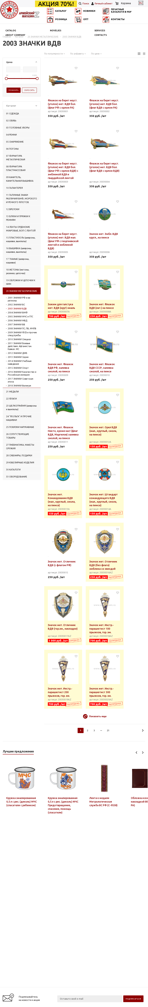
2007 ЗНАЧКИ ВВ (16, 324)
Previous (136, 752)
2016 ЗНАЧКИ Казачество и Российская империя (22, 373)
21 (108, 730)
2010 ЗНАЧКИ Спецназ (19, 339)
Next (142, 752)
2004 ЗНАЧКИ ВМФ (18, 312)
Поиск (85, 3)
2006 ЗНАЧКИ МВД (17, 320)
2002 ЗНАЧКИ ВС (16, 304)
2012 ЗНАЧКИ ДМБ (17, 353)
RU (140, 3)
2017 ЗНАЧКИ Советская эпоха (20, 380)
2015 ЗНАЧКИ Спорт (18, 368)
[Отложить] (76, 68)
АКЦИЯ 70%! (56, 4)
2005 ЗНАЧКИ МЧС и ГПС (20, 316)
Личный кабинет (103, 3)
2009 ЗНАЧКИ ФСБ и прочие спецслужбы (22, 334)
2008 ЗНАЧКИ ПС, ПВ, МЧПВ (22, 328)
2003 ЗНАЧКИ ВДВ (17, 308)
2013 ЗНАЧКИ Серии (18, 357)
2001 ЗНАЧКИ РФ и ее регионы (19, 299)
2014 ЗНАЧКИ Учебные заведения (20, 362)
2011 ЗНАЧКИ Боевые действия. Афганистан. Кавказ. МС (20, 346)
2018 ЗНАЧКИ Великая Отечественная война (19, 387)
